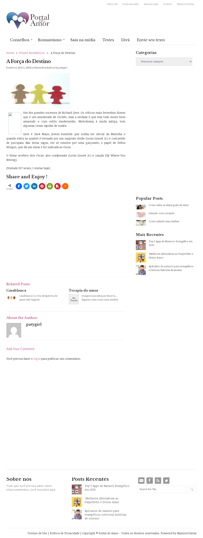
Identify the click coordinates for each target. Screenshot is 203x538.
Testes (108, 40)
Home (10, 53)
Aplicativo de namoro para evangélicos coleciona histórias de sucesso (171, 268)
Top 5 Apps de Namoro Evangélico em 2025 (170, 243)
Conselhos (21, 39)
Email (141, 480)
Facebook (150, 480)
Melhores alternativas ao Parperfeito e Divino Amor (171, 255)
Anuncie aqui (151, 4)
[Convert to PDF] (57, 186)
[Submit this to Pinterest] (42, 186)
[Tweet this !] (26, 186)
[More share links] (65, 186)
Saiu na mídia (82, 40)
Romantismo (51, 39)
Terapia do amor (83, 290)
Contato (167, 4)
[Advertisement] (52, 245)
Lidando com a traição (161, 213)
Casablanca (16, 290)
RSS (158, 480)
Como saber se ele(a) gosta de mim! (169, 205)
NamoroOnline (185, 4)
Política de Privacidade (64, 533)
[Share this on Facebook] (19, 186)
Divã (125, 40)
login (37, 359)
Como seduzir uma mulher (164, 221)
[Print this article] (50, 186)
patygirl (62, 67)
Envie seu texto (131, 4)
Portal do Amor (28, 21)
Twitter (166, 480)
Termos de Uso (37, 533)
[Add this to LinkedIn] (34, 186)
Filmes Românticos (32, 53)
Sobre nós (112, 4)
